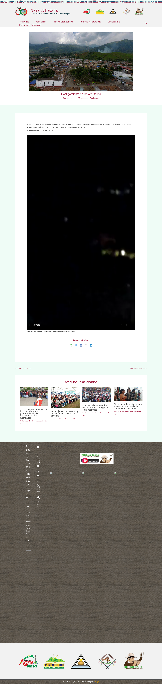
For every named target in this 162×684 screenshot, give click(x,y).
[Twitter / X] (86, 345)
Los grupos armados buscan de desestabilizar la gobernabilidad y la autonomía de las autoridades (33, 413)
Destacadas (84, 98)
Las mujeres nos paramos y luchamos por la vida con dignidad (64, 413)
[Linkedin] (91, 345)
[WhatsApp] (71, 345)
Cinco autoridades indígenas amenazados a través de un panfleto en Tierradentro (128, 406)
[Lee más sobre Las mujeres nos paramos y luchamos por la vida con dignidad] (65, 397)
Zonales (31, 421)
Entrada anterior (23, 368)
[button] (30, 21)
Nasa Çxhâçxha (44, 10)
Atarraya (96, 682)
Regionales (94, 98)
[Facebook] (81, 345)
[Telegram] (76, 345)
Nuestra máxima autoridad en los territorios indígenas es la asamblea (95, 407)
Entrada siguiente (138, 368)
